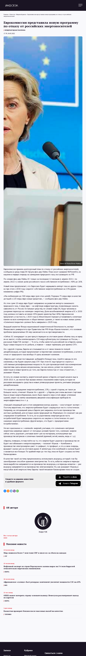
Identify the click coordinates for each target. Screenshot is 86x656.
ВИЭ (5, 585)
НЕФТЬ (6, 572)
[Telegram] (11, 491)
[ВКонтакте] (5, 491)
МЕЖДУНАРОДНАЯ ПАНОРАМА (14, 30)
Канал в (70, 483)
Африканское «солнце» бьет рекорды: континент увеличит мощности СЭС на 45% (42, 582)
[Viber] (14, 491)
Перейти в (70, 477)
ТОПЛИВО (7, 614)
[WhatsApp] (17, 491)
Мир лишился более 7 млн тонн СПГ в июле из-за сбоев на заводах (35, 553)
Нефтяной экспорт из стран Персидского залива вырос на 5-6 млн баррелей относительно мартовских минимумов (39, 567)
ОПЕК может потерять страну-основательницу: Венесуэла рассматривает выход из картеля (41, 596)
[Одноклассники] (8, 491)
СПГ (5, 556)
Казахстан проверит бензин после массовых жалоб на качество (33, 611)
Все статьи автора (10, 536)
